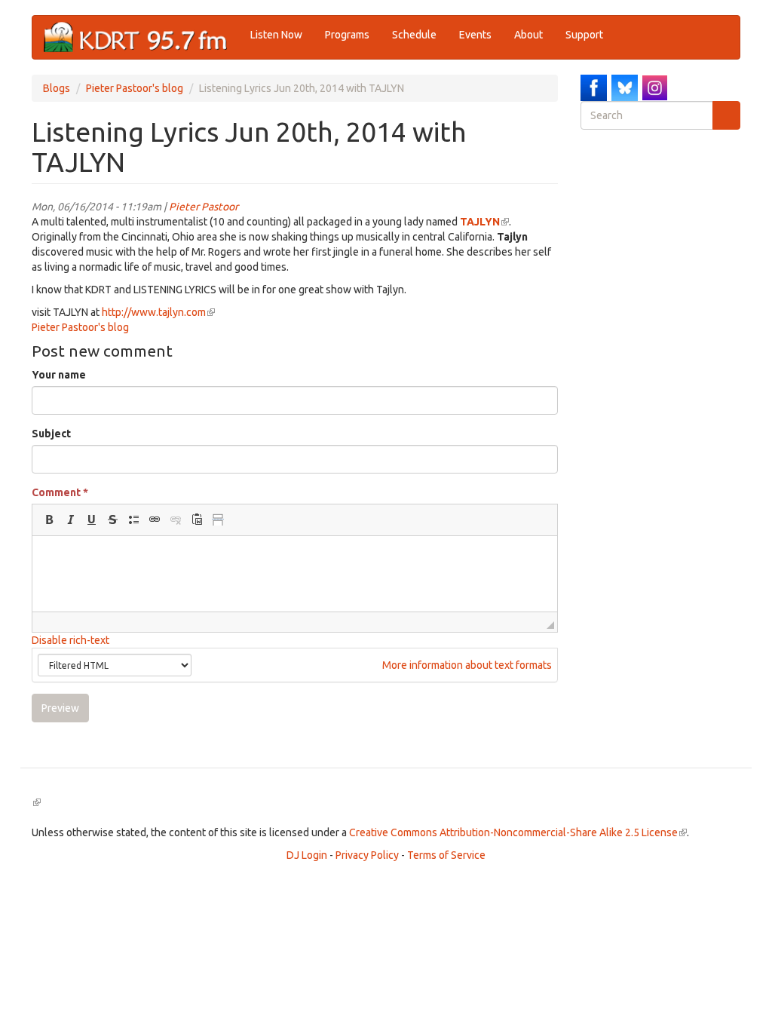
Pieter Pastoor (203, 207)
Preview (60, 708)
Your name (59, 375)
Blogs (56, 88)
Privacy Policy (367, 855)
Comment (60, 492)
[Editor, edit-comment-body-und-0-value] (294, 574)
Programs (347, 35)
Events (475, 35)
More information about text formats (466, 665)
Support (584, 35)
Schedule (414, 35)
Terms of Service (446, 855)
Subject (51, 434)
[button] (49, 519)
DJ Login (306, 855)
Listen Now (276, 35)
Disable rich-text (70, 640)
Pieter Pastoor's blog (134, 88)
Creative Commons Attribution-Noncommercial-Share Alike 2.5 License (518, 832)
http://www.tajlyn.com (158, 312)
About (528, 35)
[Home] (141, 37)
